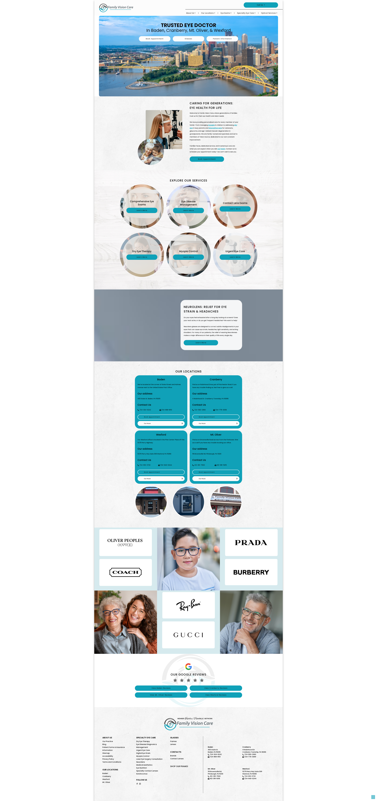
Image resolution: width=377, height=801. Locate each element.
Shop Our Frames (179, 766)
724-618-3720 (145, 465)
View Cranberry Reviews (215, 688)
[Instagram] (140, 783)
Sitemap (106, 753)
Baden (105, 773)
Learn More (201, 343)
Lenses (173, 744)
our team (221, 149)
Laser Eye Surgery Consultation (149, 759)
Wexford (106, 779)
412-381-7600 (199, 465)
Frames (173, 741)
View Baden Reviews (161, 688)
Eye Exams (225, 13)
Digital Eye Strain (143, 753)
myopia (211, 125)
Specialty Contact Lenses (147, 771)
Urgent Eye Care (143, 750)
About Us (190, 13)
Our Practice (107, 741)
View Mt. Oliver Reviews (161, 695)
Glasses (188, 39)
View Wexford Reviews (215, 695)
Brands (173, 756)
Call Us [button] (260, 5)
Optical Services (268, 13)
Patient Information (222, 39)
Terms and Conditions (111, 762)
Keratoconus (141, 774)
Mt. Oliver (106, 782)
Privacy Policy (108, 759)
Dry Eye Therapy (143, 741)
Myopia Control (142, 756)
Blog (104, 744)
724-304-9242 (145, 410)
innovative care (215, 128)
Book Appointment (155, 39)
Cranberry (106, 776)
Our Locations (207, 13)
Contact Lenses (177, 758)
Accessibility (107, 756)
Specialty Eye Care (245, 13)
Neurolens (140, 762)
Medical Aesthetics (144, 765)
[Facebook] (137, 783)
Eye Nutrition (141, 768)
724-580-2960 (200, 410)
